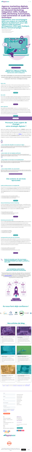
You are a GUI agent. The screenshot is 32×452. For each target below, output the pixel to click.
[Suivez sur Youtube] (19, 430)
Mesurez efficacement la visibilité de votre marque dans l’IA (7, 375)
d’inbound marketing (8, 275)
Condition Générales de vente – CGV (8, 422)
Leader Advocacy (19, 404)
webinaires (7, 385)
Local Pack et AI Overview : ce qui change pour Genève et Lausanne (8, 356)
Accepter (23, 449)
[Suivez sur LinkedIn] (17, 430)
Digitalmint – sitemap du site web (7, 419)
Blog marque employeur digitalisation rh (8, 428)
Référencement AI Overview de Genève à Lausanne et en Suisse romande (23, 356)
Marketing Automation (19, 385)
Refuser (29, 449)
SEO (23, 385)
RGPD (4, 425)
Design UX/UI (19, 401)
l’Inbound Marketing (27, 385)
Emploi (4, 426)
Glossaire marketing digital (7, 418)
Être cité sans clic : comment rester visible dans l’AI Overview (23, 337)
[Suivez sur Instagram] (22, 430)
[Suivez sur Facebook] (20, 430)
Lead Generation (15, 385)
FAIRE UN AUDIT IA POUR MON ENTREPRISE (15, 264)
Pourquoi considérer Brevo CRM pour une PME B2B (8, 337)
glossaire (4, 385)
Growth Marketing (14, 113)
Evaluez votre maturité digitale (16, 67)
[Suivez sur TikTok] (23, 430)
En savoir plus (15, 92)
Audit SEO (18, 403)
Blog (3, 416)
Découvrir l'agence (15, 118)
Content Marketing (19, 397)
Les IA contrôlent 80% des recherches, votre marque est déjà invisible (23, 375)
